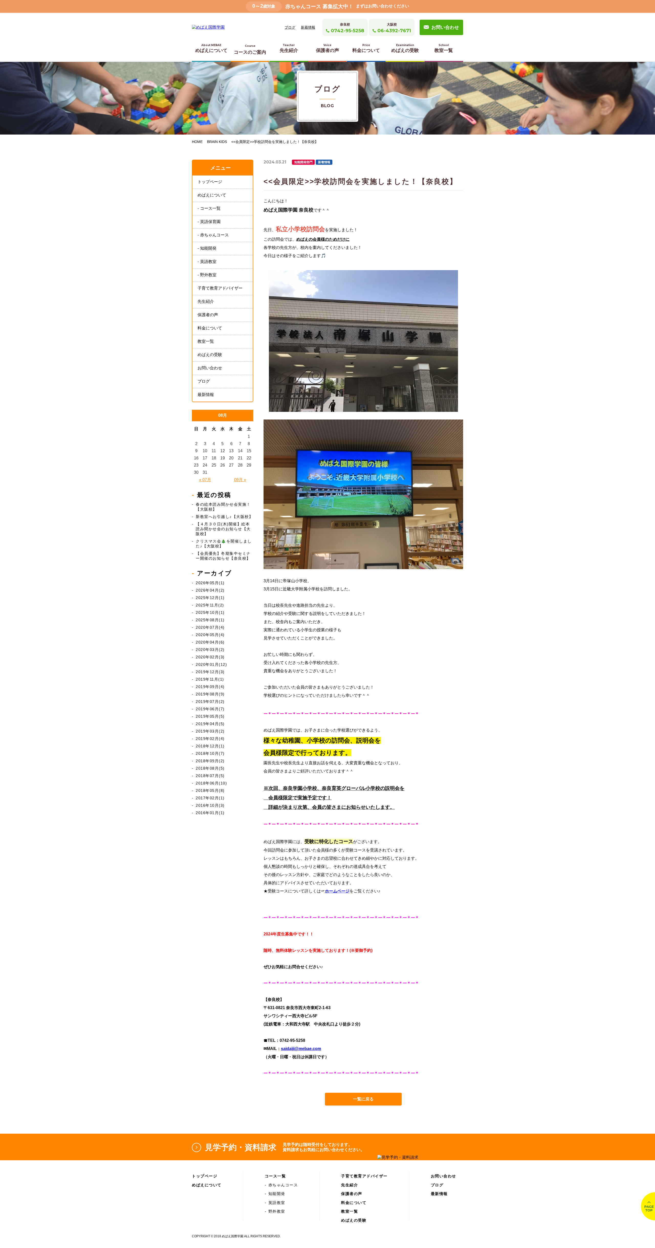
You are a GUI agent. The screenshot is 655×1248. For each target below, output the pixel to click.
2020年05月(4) (210, 635)
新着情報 (308, 27)
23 (196, 465)
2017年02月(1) (210, 798)
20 (231, 458)
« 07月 (205, 480)
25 (214, 465)
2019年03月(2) (210, 731)
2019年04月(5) (210, 724)
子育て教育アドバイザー (220, 288)
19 (222, 458)
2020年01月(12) (211, 664)
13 (231, 451)
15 (249, 451)
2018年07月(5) (210, 776)
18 (214, 458)
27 (231, 465)
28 (240, 465)
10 (205, 451)
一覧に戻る (363, 1099)
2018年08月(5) (210, 768)
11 (214, 451)
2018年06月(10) (211, 783)
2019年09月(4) (210, 686)
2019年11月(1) (210, 679)
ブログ (290, 27)
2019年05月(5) (210, 716)
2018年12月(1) (210, 746)
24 (205, 465)
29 (249, 465)
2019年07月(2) (210, 701)
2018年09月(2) (210, 761)
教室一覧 (443, 48)
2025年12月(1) (210, 597)
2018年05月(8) (210, 790)
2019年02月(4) (210, 738)
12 (222, 451)
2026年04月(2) (210, 590)
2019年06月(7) (210, 709)
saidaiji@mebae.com (301, 1048)
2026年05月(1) (210, 583)
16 (196, 458)
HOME (197, 142)
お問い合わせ (445, 27)
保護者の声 (327, 48)
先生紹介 (289, 48)
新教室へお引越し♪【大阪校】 (224, 516)
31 (205, 472)
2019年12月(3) (210, 672)
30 (196, 472)
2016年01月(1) (210, 813)
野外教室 (208, 275)
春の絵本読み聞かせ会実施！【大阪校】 (223, 506)
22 (249, 458)
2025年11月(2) (210, 605)
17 (205, 458)
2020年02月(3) (210, 657)
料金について (366, 48)
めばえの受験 (405, 48)
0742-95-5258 (347, 31)
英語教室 (208, 261)
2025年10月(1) (210, 612)
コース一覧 (210, 208)
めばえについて (211, 48)
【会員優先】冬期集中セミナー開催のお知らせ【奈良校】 (223, 555)
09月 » (240, 480)
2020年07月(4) (210, 627)
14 (240, 451)
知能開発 (208, 248)
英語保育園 (210, 221)
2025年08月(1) (210, 620)
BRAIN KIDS (217, 142)
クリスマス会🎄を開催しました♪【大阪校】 (224, 543)
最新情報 (206, 394)
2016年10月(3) (210, 805)
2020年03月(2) (210, 649)
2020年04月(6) (210, 642)
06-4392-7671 (394, 31)
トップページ (210, 182)
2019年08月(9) (210, 694)
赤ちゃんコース (214, 235)
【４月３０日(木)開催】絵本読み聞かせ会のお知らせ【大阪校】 (223, 529)
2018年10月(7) (210, 753)
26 (222, 465)
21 (240, 458)
